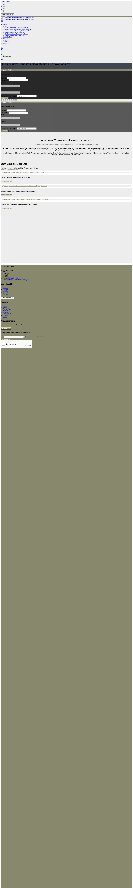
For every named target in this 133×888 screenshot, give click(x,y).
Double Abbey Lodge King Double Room (16, 27)
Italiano (5, 294)
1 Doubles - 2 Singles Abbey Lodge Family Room (19, 30)
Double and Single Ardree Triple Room (16, 34)
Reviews (5, 38)
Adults (3, 82)
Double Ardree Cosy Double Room (15, 35)
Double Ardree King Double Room (15, 32)
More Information (6, 181)
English (5, 289)
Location (5, 40)
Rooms (5, 26)
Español (5, 291)
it (3, 11)
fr (3, 9)
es (3, 8)
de (4, 5)
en (4, 6)
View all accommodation (9, 170)
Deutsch (5, 288)
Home (5, 24)
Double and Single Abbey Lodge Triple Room (18, 29)
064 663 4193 (5, 1)
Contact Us (6, 41)
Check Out (4, 80)
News (4, 44)
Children (3, 89)
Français (6, 292)
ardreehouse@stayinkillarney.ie (18, 280)
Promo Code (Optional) (9, 96)
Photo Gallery (7, 37)
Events (5, 43)
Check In (4, 78)
